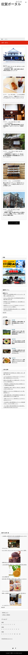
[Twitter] (13, 648)
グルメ (9, 94)
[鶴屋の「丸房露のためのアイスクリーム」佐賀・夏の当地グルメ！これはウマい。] (15, 605)
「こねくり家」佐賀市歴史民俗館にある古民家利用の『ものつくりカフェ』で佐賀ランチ (13, 126)
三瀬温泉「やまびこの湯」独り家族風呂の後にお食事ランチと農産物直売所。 (18, 333)
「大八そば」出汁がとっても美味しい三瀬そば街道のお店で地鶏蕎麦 (18, 342)
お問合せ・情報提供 (6, 614)
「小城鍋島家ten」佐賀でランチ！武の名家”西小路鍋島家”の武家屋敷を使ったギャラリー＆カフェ (13, 155)
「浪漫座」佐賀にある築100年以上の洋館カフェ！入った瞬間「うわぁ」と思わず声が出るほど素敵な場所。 (14, 214)
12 (19, 633)
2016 (3, 627)
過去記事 (4, 312)
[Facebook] (15, 648)
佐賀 (11, 94)
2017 (3, 622)
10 (14, 633)
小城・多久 (12, 66)
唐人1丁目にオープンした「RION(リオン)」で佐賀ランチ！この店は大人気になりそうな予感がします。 (14, 184)
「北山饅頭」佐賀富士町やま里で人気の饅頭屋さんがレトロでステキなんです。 (18, 352)
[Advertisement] (14, 23)
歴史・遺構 (17, 66)
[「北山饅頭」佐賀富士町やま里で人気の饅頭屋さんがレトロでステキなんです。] (14, 548)
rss (17, 2)
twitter (19, 2)
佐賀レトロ (5, 66)
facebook (21, 2)
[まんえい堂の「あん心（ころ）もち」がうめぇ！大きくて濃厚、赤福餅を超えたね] (14, 562)
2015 (3, 631)
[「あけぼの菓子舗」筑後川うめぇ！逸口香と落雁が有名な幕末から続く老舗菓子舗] (14, 576)
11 (17, 633)
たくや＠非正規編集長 (9, 67)
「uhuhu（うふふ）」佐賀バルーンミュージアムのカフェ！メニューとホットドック (13, 97)
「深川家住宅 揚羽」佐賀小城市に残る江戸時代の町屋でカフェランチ (13, 70)
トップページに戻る (14, 222)
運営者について (5, 612)
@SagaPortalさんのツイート (7, 638)
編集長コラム (5, 293)
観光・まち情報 (21, 66)
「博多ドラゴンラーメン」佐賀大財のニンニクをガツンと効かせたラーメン (18, 361)
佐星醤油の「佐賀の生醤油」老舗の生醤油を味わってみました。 (18, 323)
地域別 (9, 66)
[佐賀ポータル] (11, 4)
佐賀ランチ (15, 121)
